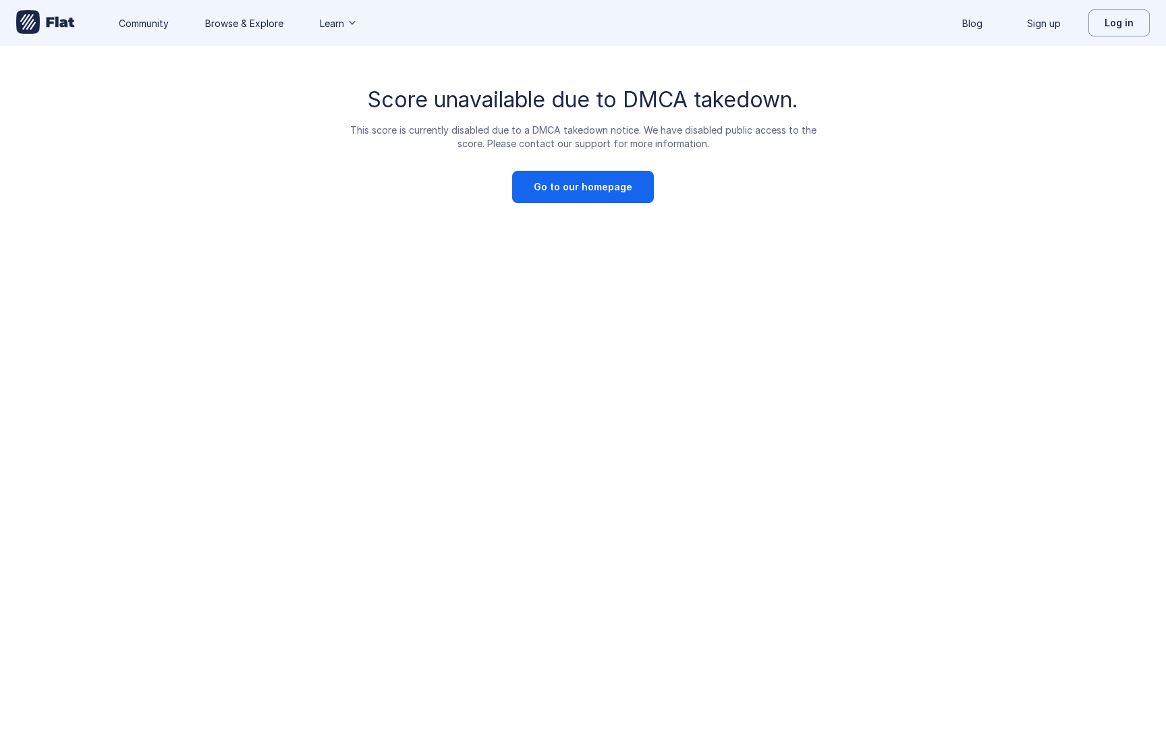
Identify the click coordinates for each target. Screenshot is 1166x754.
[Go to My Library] (45, 23)
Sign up (1044, 23)
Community (144, 23)
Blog (972, 23)
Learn (332, 23)
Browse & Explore (244, 23)
